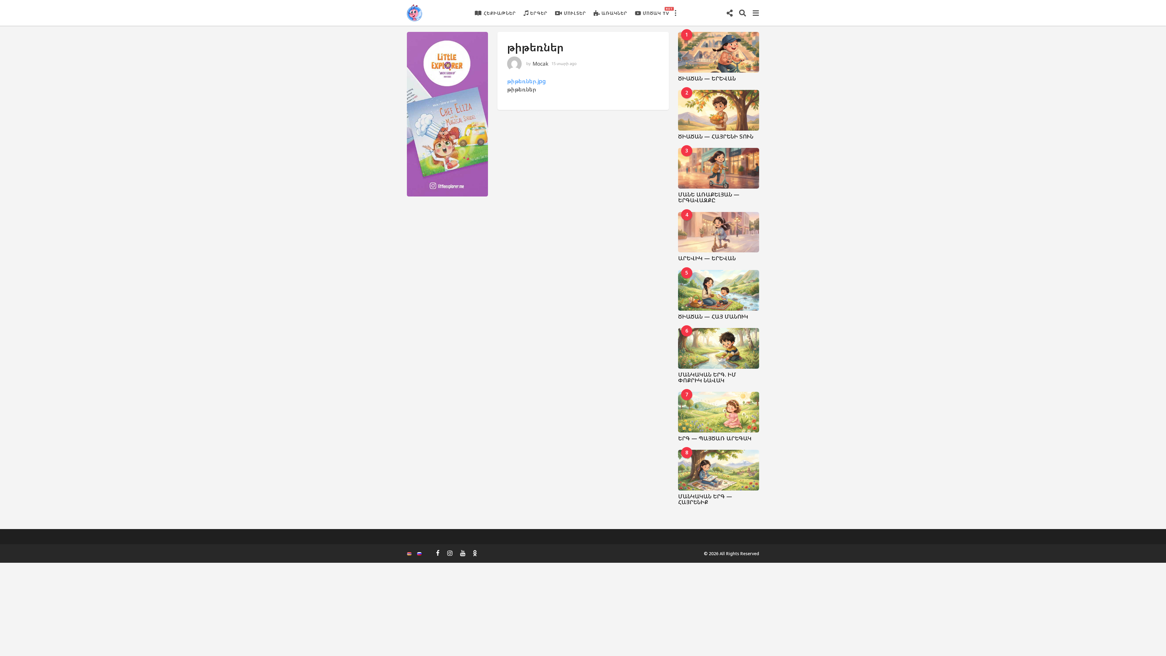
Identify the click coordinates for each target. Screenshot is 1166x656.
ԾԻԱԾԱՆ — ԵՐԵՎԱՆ (707, 78)
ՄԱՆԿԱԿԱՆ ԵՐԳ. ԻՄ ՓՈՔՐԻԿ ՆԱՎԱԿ (707, 377)
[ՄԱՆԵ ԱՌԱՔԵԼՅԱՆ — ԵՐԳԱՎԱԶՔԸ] (718, 168)
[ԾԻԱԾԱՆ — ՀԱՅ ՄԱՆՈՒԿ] (718, 290)
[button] (675, 13)
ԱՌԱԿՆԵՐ (614, 13)
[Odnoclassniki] (475, 553)
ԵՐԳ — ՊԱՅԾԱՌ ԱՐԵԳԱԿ (715, 438)
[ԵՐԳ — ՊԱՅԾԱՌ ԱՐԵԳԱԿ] (718, 412)
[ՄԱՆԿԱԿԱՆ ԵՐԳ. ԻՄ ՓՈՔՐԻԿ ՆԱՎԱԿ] (718, 348)
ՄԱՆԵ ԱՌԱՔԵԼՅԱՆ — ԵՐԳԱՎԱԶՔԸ (708, 197)
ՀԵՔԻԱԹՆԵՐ (500, 13)
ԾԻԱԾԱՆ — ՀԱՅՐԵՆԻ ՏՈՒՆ (715, 136)
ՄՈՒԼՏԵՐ (575, 13)
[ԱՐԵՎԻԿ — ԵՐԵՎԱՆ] (718, 232)
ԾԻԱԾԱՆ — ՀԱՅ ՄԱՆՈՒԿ (713, 316)
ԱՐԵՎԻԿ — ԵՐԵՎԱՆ (707, 258)
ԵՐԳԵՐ (538, 13)
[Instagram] (449, 553)
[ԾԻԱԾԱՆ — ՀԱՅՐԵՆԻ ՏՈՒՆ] (718, 110)
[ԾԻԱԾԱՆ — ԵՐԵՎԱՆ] (718, 52)
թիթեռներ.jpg (526, 81)
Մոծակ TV (656, 11)
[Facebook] (438, 553)
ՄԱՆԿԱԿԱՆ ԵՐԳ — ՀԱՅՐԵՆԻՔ (705, 499)
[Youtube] (462, 553)
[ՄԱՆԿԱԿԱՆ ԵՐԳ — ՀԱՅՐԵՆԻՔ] (718, 470)
